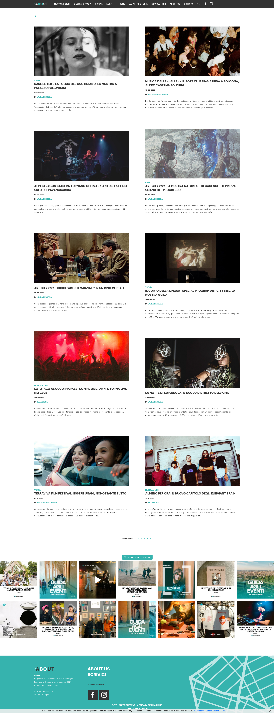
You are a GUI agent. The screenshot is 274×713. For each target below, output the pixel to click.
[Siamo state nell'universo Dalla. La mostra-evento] (176, 619)
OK (224, 710)
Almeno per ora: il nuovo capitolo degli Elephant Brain (190, 493)
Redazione (42, 402)
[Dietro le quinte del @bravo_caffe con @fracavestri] (97, 580)
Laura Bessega (44, 97)
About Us (99, 669)
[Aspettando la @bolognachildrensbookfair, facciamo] (255, 580)
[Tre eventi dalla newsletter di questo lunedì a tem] (137, 619)
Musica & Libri (41, 385)
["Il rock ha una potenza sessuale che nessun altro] (176, 580)
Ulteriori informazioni (206, 710)
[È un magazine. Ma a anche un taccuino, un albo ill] (216, 580)
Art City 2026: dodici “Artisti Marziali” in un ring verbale (79, 288)
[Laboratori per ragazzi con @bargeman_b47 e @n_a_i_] (255, 619)
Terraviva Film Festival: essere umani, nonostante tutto (80, 493)
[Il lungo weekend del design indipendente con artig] (18, 580)
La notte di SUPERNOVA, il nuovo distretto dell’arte (187, 392)
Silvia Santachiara (158, 94)
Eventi (148, 182)
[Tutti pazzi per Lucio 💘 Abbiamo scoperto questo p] (216, 619)
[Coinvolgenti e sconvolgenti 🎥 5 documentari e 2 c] (137, 580)
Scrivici (97, 674)
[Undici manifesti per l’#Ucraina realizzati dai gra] (18, 619)
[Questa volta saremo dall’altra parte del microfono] (97, 619)
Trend (148, 287)
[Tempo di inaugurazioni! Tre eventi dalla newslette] (58, 580)
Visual (37, 80)
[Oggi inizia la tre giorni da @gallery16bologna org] (58, 619)
